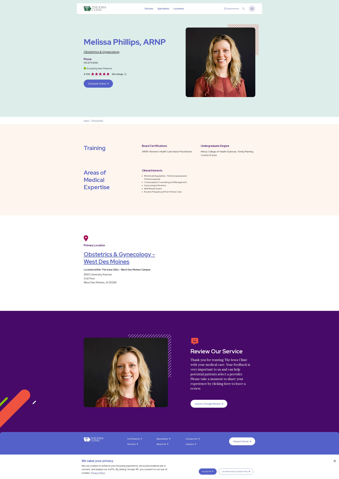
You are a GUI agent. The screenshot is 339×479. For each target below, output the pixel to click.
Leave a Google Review (207, 403)
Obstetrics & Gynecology (101, 52)
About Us (161, 444)
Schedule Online (97, 83)
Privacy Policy (98, 472)
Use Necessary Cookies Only (235, 471)
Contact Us (191, 438)
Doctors (149, 8)
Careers (190, 444)
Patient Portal (240, 441)
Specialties (163, 8)
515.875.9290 (91, 62)
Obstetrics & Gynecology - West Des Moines (119, 257)
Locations (178, 8)
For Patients (133, 438)
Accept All (206, 471)
